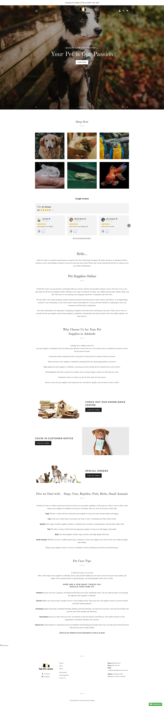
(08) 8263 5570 (116, 663)
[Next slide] (127, 107)
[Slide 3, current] (83, 107)
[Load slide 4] (85, 107)
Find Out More (93, 410)
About (61, 668)
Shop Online (63, 672)
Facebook (47, 674)
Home (61, 666)
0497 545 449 (93, 2)
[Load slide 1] (79, 107)
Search (61, 663)
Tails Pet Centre (78, 700)
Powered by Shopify (89, 700)
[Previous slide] (36, 107)
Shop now (82, 62)
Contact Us (62, 678)
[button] (35, 225)
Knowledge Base (64, 675)
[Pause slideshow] (122, 107)
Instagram (46, 676)
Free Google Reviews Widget (83, 238)
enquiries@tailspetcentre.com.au (118, 670)
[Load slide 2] (81, 107)
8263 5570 (79, 2)
